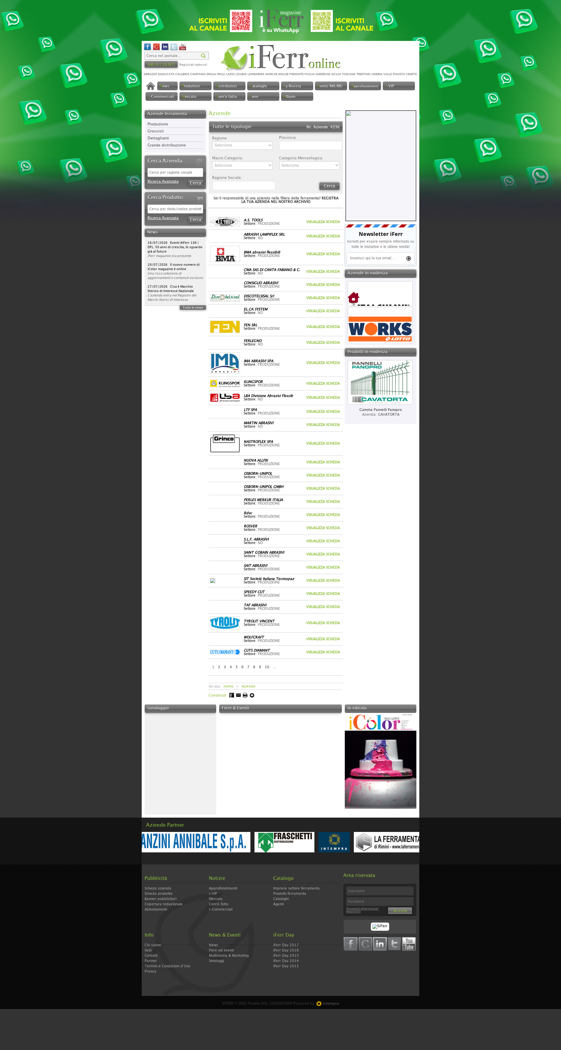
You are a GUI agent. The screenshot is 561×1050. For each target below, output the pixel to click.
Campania (198, 74)
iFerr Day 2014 (286, 961)
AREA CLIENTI (161, 65)
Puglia (309, 74)
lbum (289, 97)
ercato (189, 97)
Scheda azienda (158, 888)
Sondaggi (216, 961)
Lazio (230, 74)
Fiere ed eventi (221, 950)
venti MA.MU (329, 86)
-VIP (389, 86)
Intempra (330, 1003)
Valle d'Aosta (394, 74)
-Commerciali (161, 97)
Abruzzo (150, 74)
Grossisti (156, 131)
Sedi (148, 950)
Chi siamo (153, 945)
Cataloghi (281, 899)
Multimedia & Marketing (229, 955)
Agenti (278, 904)
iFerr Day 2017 (286, 945)
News (213, 945)
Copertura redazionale (164, 904)
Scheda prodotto (158, 893)
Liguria (241, 74)
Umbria (376, 74)
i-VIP (213, 893)
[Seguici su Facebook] (147, 49)
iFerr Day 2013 (286, 966)
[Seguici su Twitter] (174, 49)
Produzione (158, 124)
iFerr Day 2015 (286, 955)
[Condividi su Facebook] (231, 696)
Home (228, 686)
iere (254, 97)
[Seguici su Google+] (156, 49)
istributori (226, 86)
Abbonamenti (156, 909)
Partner (151, 961)
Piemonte (296, 74)
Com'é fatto (218, 904)
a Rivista (292, 86)
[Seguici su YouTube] (182, 49)
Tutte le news (193, 307)
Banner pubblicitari (160, 899)
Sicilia (336, 74)
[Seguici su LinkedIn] (165, 49)
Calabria (182, 74)
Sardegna (323, 74)
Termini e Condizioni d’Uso (167, 966)
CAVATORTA (388, 414)
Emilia (211, 74)
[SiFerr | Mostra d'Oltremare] (380, 926)
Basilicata (166, 74)
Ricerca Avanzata (163, 182)
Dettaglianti (158, 138)
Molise (283, 74)
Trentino (363, 74)
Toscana (349, 74)
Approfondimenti (223, 888)
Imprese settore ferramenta (296, 888)
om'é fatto (226, 97)
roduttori (191, 86)
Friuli (221, 74)
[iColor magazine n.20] (380, 808)
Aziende (248, 686)
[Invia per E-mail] (238, 696)
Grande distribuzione (167, 145)
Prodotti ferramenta (289, 893)
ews (164, 86)
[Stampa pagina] (244, 696)
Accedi (400, 911)
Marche (271, 74)
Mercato (215, 899)
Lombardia (255, 74)
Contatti (151, 955)
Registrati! (353, 911)
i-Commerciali (221, 909)
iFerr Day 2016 (286, 950)
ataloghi (258, 86)
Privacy (150, 971)
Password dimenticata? (362, 908)
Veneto (411, 74)
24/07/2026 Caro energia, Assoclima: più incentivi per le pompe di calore (171, 291)
